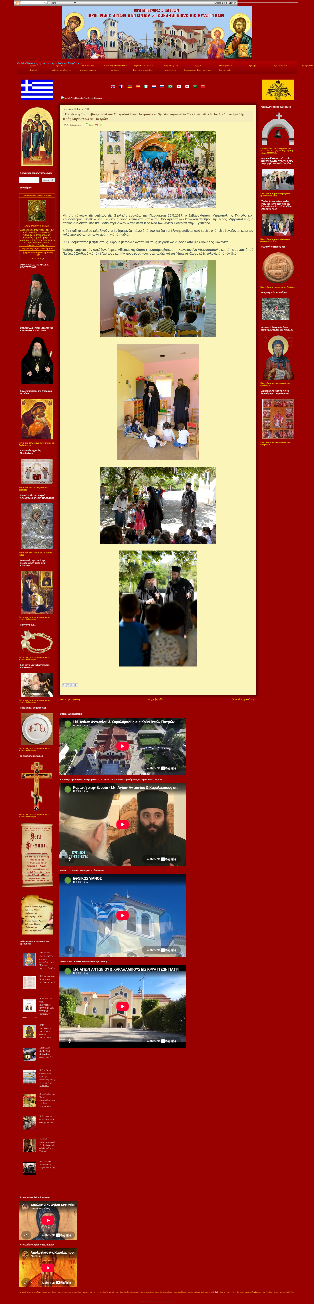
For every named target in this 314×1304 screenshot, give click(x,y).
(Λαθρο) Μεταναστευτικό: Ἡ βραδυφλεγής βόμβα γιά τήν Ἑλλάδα (47, 1145)
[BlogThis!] (68, 685)
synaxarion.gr (37, 258)
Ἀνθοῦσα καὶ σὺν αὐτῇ (40, 232)
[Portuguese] (170, 89)
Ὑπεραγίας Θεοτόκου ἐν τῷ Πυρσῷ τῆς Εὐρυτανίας (39, 241)
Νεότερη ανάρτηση (70, 699)
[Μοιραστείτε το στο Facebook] (76, 685)
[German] (129, 89)
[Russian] (162, 89)
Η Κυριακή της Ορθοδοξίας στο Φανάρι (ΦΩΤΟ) (46, 1119)
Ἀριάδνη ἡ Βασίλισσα (37, 245)
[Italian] (146, 89)
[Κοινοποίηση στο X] (72, 685)
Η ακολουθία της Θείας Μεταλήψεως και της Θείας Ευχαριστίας (47, 1100)
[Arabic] (195, 89)
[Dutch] (154, 89)
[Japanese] (178, 89)
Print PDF (96, 124)
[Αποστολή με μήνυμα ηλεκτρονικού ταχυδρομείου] (64, 685)
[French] (121, 89)
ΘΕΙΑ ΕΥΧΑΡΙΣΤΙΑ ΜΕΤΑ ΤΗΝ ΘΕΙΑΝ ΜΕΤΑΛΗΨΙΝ (45, 1031)
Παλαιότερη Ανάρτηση (244, 699)
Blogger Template (146, 1301)
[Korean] (186, 89)
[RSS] (21, 1292)
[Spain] (137, 89)
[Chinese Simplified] (203, 89)
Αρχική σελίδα (156, 699)
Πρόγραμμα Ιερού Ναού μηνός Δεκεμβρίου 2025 (47, 979)
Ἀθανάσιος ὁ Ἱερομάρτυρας (37, 235)
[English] (113, 89)
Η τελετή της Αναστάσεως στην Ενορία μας (47, 1164)
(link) (216, 1291)
